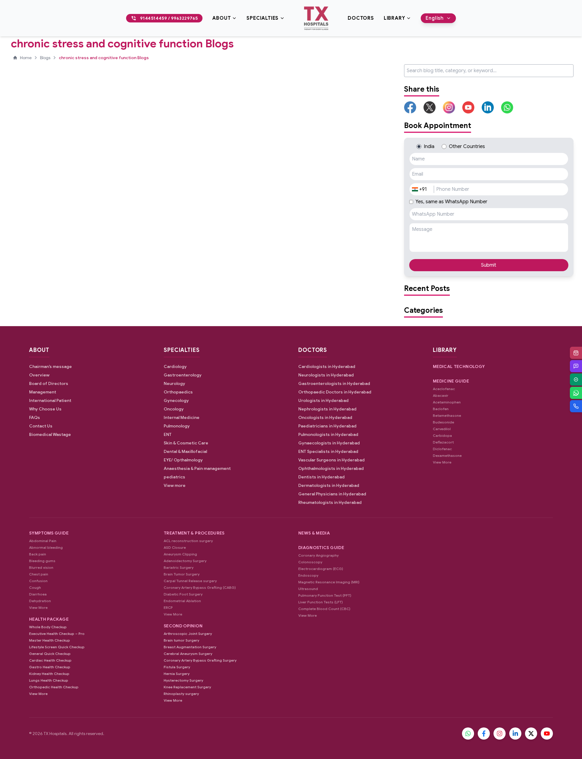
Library (394, 18)
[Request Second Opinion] (576, 366)
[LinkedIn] (515, 733)
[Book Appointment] (576, 353)
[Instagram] (499, 733)
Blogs (45, 57)
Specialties (262, 18)
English (435, 18)
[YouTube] (547, 733)
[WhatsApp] (576, 393)
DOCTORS (361, 18)
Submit (488, 265)
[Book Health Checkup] (576, 379)
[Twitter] (531, 733)
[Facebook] (484, 733)
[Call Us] (576, 406)
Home (26, 57)
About (221, 18)
